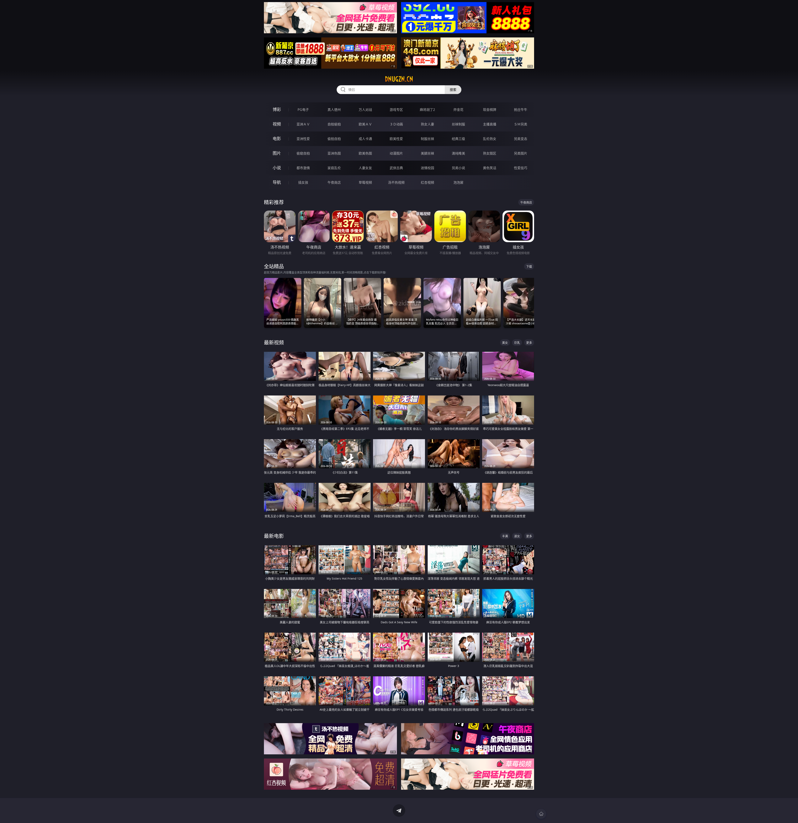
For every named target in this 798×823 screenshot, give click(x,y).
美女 (505, 343)
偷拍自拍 (334, 138)
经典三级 (458, 138)
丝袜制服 (458, 124)
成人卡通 (365, 138)
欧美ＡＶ (365, 124)
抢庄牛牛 (520, 109)
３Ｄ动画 (396, 124)
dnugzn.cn (399, 79)
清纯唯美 (458, 153)
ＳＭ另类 (520, 124)
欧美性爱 (396, 138)
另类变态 (520, 138)
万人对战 (365, 109)
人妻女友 (365, 168)
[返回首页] (541, 814)
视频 (277, 124)
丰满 (505, 536)
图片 (277, 153)
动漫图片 (396, 153)
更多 (529, 343)
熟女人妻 (427, 124)
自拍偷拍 (334, 124)
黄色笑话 (489, 168)
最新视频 (274, 342)
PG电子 (303, 109)
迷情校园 (427, 168)
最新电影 (274, 535)
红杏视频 (427, 182)
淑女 (517, 536)
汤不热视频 (396, 182)
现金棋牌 (489, 109)
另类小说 (458, 168)
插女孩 (303, 182)
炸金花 (458, 109)
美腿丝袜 (427, 153)
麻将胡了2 (427, 109)
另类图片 (520, 153)
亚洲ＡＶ (303, 124)
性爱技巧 (520, 168)
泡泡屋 (458, 182)
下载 (529, 266)
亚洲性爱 (303, 138)
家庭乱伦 (334, 168)
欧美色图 (365, 153)
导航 (277, 182)
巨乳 (517, 343)
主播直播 (489, 124)
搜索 (453, 89)
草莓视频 (365, 182)
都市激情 (303, 168)
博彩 (277, 109)
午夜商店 (334, 182)
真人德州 (334, 109)
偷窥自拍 (303, 153)
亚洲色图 (334, 153)
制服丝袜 (427, 138)
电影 (277, 138)
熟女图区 (489, 153)
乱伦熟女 (489, 138)
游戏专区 (396, 109)
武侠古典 (396, 168)
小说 (277, 168)
